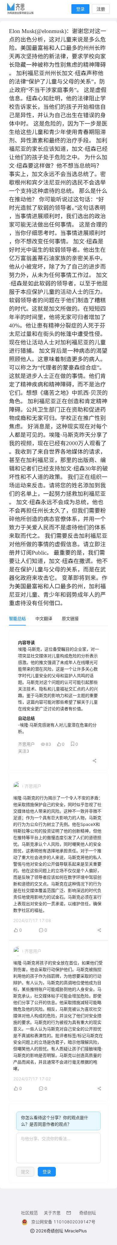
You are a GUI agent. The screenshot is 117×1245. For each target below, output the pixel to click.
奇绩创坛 (87, 1212)
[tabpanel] (58, 906)
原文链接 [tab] (70, 618)
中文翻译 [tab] (43, 618)
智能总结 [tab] (17, 618)
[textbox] (58, 1148)
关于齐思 (52, 1212)
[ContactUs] (70, 1212)
